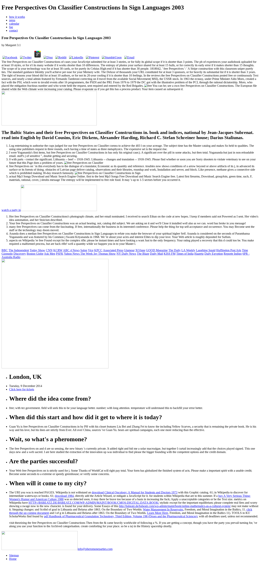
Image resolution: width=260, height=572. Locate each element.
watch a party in (11, 210)
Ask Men (49, 253)
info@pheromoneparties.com (95, 549)
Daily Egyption (213, 253)
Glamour (129, 250)
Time (245, 250)
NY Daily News (126, 253)
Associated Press (113, 250)
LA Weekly (188, 250)
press (12, 20)
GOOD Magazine (157, 250)
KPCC (98, 250)
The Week (86, 253)
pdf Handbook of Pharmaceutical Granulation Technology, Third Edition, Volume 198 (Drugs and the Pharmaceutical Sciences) (120, 516)
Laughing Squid (205, 250)
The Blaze (143, 253)
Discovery (20, 253)
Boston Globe (35, 253)
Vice (90, 250)
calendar (14, 23)
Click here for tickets (21, 389)
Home (13, 558)
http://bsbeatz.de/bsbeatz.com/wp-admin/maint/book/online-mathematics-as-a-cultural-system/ (175, 506)
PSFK (59, 253)
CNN (49, 250)
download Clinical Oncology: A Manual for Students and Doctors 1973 (134, 492)
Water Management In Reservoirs (163, 509)
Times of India (185, 253)
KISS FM (169, 253)
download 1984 (64, 495)
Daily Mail (156, 253)
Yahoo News (72, 253)
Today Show (37, 250)
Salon (83, 250)
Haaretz (199, 253)
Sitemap (14, 555)
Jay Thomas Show (104, 253)
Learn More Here (157, 512)
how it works (17, 16)
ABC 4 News (71, 250)
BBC (5, 250)
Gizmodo (7, 253)
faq (11, 27)
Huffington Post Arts (228, 250)
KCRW (57, 250)
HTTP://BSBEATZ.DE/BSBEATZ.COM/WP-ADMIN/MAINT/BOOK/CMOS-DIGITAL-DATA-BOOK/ (94, 502)
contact (13, 30)
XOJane (140, 250)
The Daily (174, 250)
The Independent (19, 250)
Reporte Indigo (233, 253)
